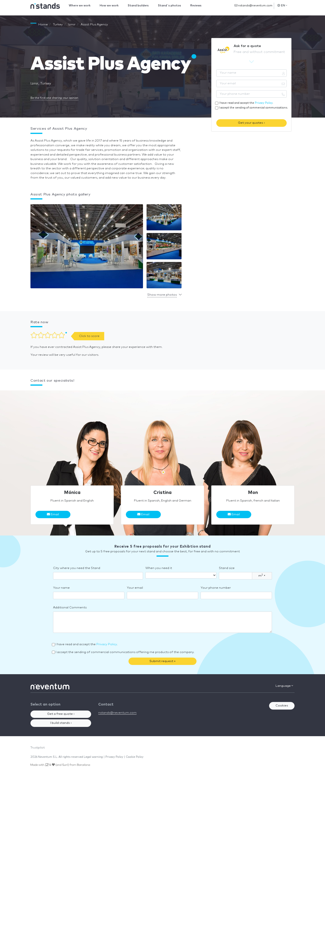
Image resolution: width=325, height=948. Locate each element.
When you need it (158, 568)
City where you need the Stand (76, 568)
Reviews (196, 5)
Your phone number (216, 587)
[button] (86, 247)
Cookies (282, 705)
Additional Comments (70, 607)
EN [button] (283, 5)
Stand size (227, 568)
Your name (61, 587)
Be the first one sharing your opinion (54, 98)
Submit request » (162, 661)
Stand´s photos (169, 5)
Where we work (79, 5)
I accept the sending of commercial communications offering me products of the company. (125, 652)
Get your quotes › (251, 122)
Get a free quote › (60, 714)
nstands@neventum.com (254, 5)
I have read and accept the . (246, 103)
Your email (135, 587)
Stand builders (138, 5)
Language (283, 685)
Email (54, 514)
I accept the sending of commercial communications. (253, 107)
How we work (109, 5)
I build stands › (61, 723)
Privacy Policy (263, 103)
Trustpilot (37, 747)
